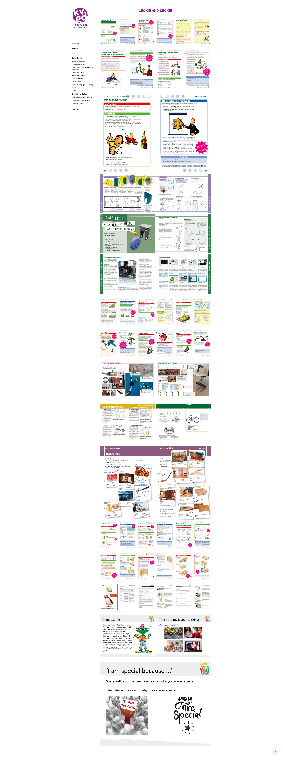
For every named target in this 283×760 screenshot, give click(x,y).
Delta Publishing (77, 78)
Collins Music (76, 82)
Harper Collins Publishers (81, 100)
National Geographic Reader (82, 97)
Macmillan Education (79, 61)
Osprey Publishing (78, 64)
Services (75, 48)
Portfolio (75, 54)
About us (75, 43)
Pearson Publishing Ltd (80, 75)
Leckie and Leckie (78, 72)
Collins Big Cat (77, 58)
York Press (75, 88)
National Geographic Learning (82, 85)
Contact (75, 110)
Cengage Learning (78, 103)
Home (74, 38)
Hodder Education (78, 91)
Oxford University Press (80, 94)
